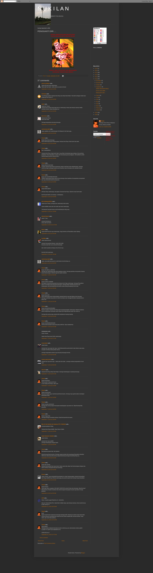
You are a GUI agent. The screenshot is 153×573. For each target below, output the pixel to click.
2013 (96, 72)
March (97, 105)
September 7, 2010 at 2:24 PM (49, 385)
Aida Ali (43, 369)
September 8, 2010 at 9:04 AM (49, 480)
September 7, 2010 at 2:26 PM (49, 397)
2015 (96, 68)
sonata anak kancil (46, 359)
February (98, 107)
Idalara (43, 229)
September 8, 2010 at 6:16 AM (49, 457)
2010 (96, 78)
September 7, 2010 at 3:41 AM (49, 301)
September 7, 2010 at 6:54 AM (49, 354)
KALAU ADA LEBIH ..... (101, 90)
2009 (96, 112)
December (98, 80)
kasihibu (44, 238)
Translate (99, 137)
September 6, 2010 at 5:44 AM (49, 233)
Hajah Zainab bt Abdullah (48, 436)
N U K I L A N (53, 9)
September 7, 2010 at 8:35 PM (49, 444)
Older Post (85, 540)
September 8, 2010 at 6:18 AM (49, 469)
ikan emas (44, 116)
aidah (43, 104)
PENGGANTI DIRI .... (101, 92)
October (98, 84)
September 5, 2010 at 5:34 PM (49, 143)
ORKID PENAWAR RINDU (102, 88)
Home (63, 540)
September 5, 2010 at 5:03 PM (49, 133)
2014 (96, 70)
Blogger (83, 552)
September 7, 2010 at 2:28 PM (49, 409)
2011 (96, 76)
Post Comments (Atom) (49, 543)
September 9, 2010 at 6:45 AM (49, 493)
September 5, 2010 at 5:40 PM (49, 170)
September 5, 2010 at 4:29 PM (49, 99)
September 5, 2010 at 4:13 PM (49, 89)
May (97, 101)
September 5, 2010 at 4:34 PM (49, 111)
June (97, 99)
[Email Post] (63, 75)
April (97, 103)
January (98, 110)
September (99, 86)
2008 (96, 114)
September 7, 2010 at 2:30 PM (49, 419)
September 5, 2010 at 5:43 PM (49, 182)
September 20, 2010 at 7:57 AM (49, 534)
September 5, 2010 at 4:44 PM (49, 124)
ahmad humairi (45, 216)
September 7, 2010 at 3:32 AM (49, 275)
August (98, 95)
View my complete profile (105, 126)
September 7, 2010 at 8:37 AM (49, 373)
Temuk (43, 138)
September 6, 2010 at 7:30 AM (49, 254)
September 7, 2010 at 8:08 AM (49, 365)
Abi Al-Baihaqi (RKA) (47, 201)
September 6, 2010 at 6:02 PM (49, 263)
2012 (96, 74)
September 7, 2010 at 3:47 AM (49, 326)
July (97, 97)
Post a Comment (44, 537)
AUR (43, 498)
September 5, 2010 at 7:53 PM (49, 211)
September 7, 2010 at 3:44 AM (49, 316)
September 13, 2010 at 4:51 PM (49, 519)
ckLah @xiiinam (46, 83)
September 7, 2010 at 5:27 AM (49, 338)
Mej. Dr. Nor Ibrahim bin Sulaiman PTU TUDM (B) (54, 424)
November (98, 82)
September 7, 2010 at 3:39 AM (49, 288)
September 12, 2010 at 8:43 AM (49, 506)
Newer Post (41, 540)
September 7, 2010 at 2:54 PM (49, 431)
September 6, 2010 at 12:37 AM (49, 224)
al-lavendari (44, 343)
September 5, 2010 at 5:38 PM (49, 158)
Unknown (44, 93)
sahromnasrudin (46, 129)
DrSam (43, 474)
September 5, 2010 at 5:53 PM (49, 196)
